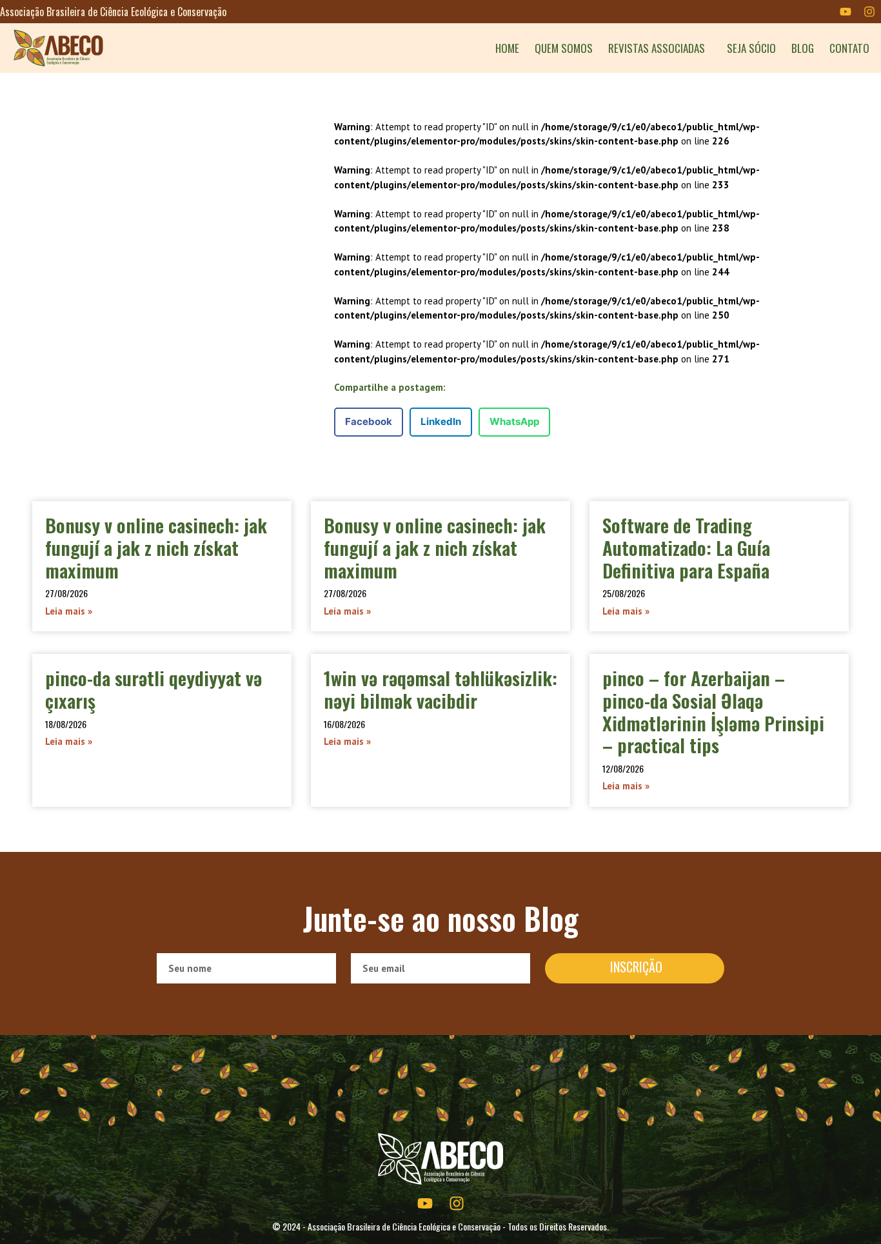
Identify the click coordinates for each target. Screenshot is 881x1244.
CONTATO (849, 48)
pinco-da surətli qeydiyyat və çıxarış (153, 689)
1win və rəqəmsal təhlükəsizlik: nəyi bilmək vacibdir (440, 689)
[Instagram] (869, 11)
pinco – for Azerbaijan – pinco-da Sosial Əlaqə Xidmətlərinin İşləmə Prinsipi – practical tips (713, 711)
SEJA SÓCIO (751, 48)
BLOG (802, 48)
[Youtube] (845, 11)
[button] (368, 422)
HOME (507, 48)
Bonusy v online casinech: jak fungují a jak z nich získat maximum (156, 547)
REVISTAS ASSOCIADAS (656, 48)
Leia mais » (68, 611)
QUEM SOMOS (564, 48)
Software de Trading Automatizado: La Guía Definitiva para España (686, 547)
